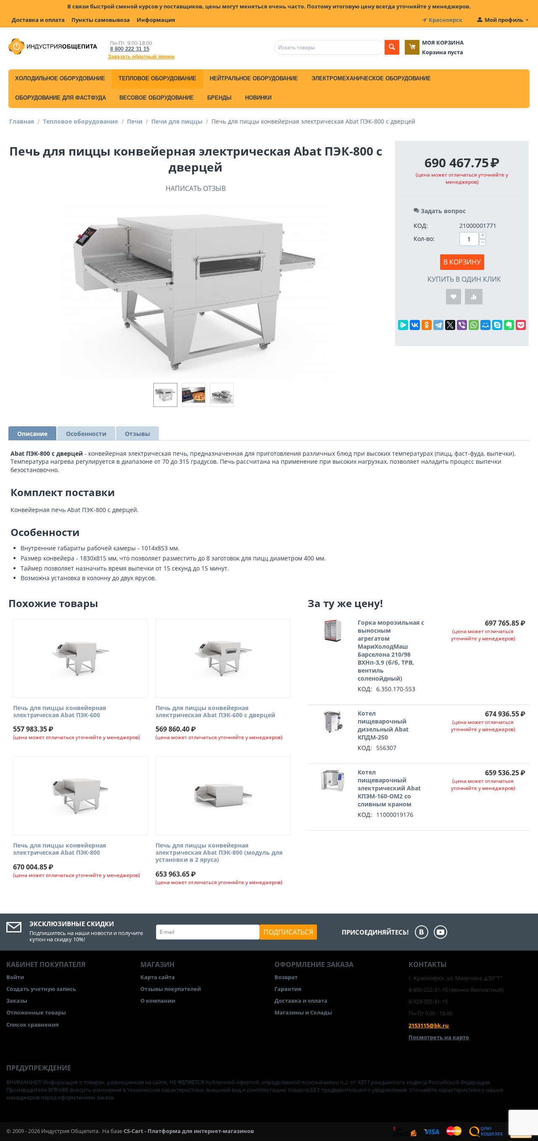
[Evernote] (509, 325)
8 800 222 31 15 (129, 49)
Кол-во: (424, 239)
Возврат (286, 977)
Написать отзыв (196, 188)
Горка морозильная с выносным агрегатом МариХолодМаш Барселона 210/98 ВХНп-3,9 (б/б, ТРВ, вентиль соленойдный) (391, 650)
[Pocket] (521, 325)
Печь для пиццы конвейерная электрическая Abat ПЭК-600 (59, 712)
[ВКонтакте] (415, 325)
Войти (15, 977)
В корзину (462, 262)
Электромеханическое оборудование (371, 78)
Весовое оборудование (156, 98)
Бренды (219, 98)
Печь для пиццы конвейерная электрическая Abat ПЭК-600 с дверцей (215, 712)
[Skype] (497, 325)
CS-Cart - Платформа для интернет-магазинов (189, 1131)
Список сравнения (32, 1024)
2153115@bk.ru (429, 1025)
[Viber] (462, 325)
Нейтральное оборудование (254, 78)
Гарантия (287, 989)
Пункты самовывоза (100, 20)
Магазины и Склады (303, 1012)
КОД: (421, 226)
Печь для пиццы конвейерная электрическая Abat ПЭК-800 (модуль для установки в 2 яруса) (219, 852)
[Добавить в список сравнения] (474, 296)
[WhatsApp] (474, 325)
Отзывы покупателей (170, 989)
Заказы (16, 1000)
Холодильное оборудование (60, 78)
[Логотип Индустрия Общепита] (52, 46)
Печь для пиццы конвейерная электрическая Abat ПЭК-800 (59, 849)
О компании (157, 1000)
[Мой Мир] (485, 325)
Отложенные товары (36, 1012)
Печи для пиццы (177, 121)
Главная (21, 121)
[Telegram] (438, 325)
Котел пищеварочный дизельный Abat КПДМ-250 (383, 725)
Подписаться (288, 932)
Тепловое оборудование (157, 78)
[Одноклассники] (427, 325)
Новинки (258, 98)
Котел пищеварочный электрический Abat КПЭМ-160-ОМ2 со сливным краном (389, 788)
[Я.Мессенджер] (403, 325)
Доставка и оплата (38, 20)
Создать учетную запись (41, 989)
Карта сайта (157, 977)
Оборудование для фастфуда (60, 98)
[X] (450, 325)
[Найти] (392, 47)
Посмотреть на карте (439, 1037)
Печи (134, 121)
